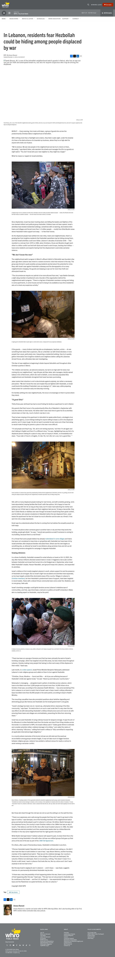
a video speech (27, 670)
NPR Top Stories (13, 892)
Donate (108, 5)
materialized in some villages (55, 539)
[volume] (9, 13)
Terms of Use (91, 937)
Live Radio (43, 935)
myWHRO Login (96, 4)
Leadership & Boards (69, 934)
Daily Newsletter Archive (46, 942)
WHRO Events (44, 940)
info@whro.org (16, 952)
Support (65, 18)
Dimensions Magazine (46, 944)
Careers (66, 937)
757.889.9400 (8, 952)
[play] (4, 13)
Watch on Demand (45, 934)
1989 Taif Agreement (46, 841)
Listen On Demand (45, 937)
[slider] (12, 13)
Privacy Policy (91, 935)
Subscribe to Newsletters (47, 941)
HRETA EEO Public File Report (96, 934)
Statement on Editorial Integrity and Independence (73, 942)
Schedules (43, 938)
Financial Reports (68, 935)
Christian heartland (18, 578)
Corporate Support (69, 938)
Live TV (42, 932)
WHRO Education (55, 18)
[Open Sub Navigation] (7, 18)
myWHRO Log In (44, 945)
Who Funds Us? (68, 944)
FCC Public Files (92, 932)
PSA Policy (90, 938)
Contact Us (67, 945)
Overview (66, 932)
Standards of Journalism (70, 940)
